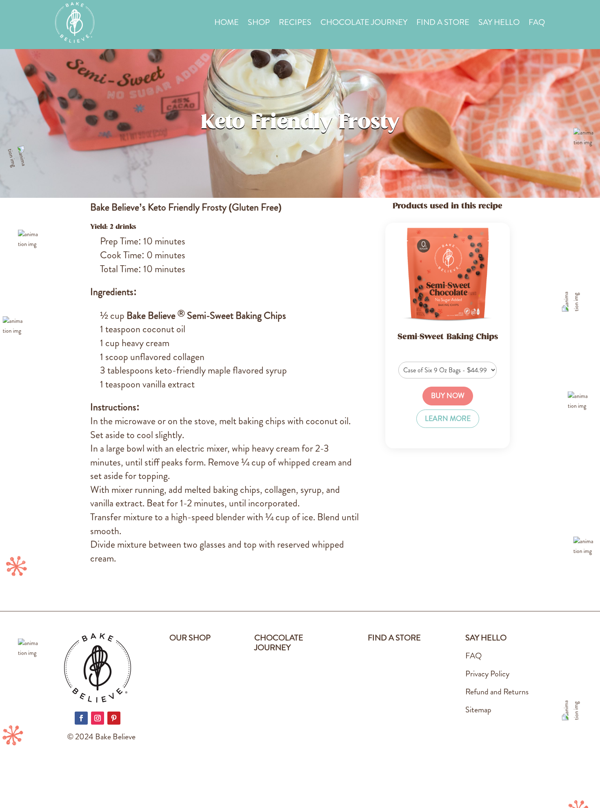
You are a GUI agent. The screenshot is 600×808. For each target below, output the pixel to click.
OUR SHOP (190, 638)
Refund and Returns (497, 692)
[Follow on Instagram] (97, 718)
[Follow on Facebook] (81, 718)
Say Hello (499, 24)
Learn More (448, 419)
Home (226, 24)
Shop (259, 24)
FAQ (537, 24)
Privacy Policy (487, 674)
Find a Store (442, 24)
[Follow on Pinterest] (113, 718)
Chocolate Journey (363, 24)
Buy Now (447, 396)
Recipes (295, 24)
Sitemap (478, 710)
